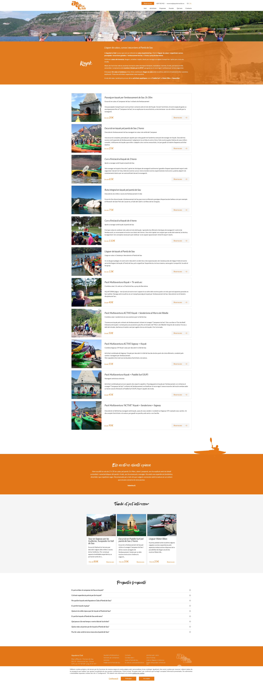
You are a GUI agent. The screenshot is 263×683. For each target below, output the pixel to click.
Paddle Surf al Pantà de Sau (112, 662)
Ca (190, 3)
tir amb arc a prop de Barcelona (134, 662)
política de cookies (138, 673)
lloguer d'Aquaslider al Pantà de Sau (155, 663)
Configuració (113, 678)
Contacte (188, 8)
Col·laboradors (129, 657)
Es (188, 3)
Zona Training (150, 657)
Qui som (179, 8)
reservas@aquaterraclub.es (175, 3)
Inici (145, 8)
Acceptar (146, 678)
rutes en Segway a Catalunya (155, 660)
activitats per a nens (152, 655)
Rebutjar (128, 678)
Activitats (153, 8)
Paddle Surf (156, 78)
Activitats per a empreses (111, 657)
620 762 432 (160, 3)
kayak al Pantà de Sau (131, 660)
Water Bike (166, 78)
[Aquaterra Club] (78, 9)
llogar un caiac (148, 72)
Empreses (162, 8)
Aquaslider (176, 78)
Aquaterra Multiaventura (111, 655)
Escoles (171, 8)
